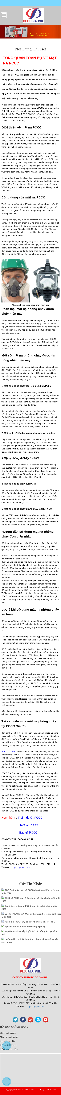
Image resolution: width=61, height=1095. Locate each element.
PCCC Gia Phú (8, 751)
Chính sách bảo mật (8, 1033)
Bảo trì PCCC (28, 832)
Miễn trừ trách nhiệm (9, 1037)
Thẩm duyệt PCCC (30, 817)
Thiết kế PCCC (28, 825)
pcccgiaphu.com (22, 867)
